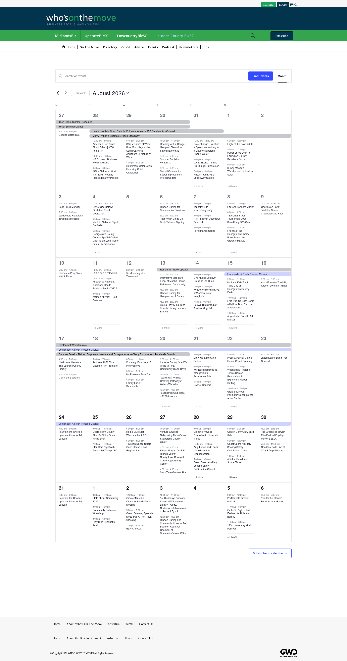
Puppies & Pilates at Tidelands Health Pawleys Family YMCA (105, 285)
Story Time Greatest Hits (173, 472)
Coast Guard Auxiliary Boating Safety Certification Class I (205, 465)
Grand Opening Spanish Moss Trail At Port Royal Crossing (139, 516)
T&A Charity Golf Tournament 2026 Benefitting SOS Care (239, 219)
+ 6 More (165, 406)
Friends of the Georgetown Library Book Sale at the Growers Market (238, 235)
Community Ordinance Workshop (105, 511)
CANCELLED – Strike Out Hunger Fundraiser (206, 164)
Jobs (206, 47)
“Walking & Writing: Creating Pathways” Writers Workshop (171, 381)
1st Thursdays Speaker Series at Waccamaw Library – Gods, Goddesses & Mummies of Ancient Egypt (173, 504)
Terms (129, 624)
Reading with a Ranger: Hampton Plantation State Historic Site (173, 147)
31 (196, 115)
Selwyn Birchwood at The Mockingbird (205, 306)
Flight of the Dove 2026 (240, 144)
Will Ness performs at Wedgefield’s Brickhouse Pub (205, 373)
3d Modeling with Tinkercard (135, 274)
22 (230, 338)
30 (162, 115)
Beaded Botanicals (69, 134)
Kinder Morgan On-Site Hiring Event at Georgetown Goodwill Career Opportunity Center (172, 457)
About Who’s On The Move (84, 624)
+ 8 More (232, 186)
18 (95, 338)
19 (129, 338)
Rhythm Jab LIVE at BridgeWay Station (204, 176)
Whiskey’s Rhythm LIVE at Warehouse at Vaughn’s (206, 293)
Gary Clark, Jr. (134, 528)
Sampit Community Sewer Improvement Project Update (171, 174)
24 (61, 416)
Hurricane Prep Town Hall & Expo (70, 274)
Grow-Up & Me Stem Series (205, 359)
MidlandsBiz (65, 35)
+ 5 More (165, 327)
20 (162, 338)
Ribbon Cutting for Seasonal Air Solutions (172, 208)
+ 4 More (198, 252)
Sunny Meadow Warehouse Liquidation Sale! (240, 171)
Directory (110, 47)
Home (56, 624)
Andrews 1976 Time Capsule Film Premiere (105, 363)
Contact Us (146, 624)
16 (263, 262)
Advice (139, 47)
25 (95, 416)
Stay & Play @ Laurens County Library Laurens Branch (173, 308)
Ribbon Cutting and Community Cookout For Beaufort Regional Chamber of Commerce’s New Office (173, 526)
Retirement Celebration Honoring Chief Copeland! (139, 169)
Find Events (260, 76)
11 (95, 262)
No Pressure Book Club (139, 374)
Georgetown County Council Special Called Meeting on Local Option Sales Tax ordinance (106, 239)
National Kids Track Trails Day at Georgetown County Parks (238, 287)
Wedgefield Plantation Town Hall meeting (71, 217)
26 (129, 416)
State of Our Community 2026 (105, 499)
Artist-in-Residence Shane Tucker (237, 460)
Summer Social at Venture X (169, 160)
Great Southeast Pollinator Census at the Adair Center (240, 395)
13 (162, 262)
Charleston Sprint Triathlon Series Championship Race (272, 210)
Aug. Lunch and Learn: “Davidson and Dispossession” (206, 450)
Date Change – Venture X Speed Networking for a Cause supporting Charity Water (206, 149)
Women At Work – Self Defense (105, 298)
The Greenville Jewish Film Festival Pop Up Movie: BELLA (273, 435)
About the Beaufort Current (83, 638)
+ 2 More (97, 252)
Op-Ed (125, 47)
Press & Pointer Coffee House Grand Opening (239, 359)
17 (61, 338)
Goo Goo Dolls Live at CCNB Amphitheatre (273, 448)
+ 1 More (198, 186)
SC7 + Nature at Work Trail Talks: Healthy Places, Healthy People (105, 174)
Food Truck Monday (69, 206)
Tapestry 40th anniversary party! (203, 208)
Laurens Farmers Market (240, 206)
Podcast (168, 47)
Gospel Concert (202, 385)
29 (129, 115)
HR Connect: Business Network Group (105, 160)
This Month (80, 93)
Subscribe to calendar (268, 553)
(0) (295, 4)
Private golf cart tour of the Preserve (138, 363)
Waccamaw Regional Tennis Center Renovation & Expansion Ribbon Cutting (239, 376)
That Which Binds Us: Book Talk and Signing (172, 220)
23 (263, 338)
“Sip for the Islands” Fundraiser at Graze (272, 499)
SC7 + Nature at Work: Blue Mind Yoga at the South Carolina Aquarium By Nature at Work (138, 150)
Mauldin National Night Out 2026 (105, 223)
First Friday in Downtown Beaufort (207, 220)
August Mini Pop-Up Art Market (240, 317)
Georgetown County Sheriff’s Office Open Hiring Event (104, 435)
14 (196, 262)
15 (230, 262)
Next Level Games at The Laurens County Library (70, 365)
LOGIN (283, 4)
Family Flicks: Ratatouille (133, 384)
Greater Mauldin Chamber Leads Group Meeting (138, 501)
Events (153, 47)
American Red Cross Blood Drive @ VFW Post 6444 (104, 147)
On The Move (89, 47)
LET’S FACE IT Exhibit (105, 273)
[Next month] (65, 93)
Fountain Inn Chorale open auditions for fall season (70, 435)
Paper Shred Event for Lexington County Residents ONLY (239, 156)
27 (61, 115)
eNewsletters (188, 47)
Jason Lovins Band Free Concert (274, 359)
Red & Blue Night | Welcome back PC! (136, 433)
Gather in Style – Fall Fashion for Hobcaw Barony (238, 513)
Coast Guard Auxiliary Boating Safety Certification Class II (239, 447)
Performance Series (204, 230)
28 (95, 115)
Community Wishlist (69, 377)
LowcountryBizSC (132, 35)
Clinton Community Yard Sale (240, 433)
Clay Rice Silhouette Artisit (104, 523)
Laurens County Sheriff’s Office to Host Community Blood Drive (173, 365)
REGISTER (268, 4)
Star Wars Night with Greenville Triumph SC (105, 448)
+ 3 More (232, 252)
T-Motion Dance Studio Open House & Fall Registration (138, 447)
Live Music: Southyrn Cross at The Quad (205, 279)
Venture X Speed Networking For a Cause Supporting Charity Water (173, 436)
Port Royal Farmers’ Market (238, 499)
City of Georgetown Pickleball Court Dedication (103, 210)
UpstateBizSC (97, 35)
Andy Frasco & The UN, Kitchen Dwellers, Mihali (274, 284)
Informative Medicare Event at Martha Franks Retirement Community (172, 281)
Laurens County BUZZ (174, 35)
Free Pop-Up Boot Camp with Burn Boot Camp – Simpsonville (240, 304)
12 (129, 262)
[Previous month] (57, 93)
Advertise (113, 624)
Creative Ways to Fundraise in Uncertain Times (206, 435)
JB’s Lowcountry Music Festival (239, 526)
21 (196, 338)
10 (61, 262)
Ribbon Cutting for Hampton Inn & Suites (172, 294)
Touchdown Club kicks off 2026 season (172, 394)
